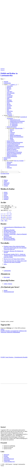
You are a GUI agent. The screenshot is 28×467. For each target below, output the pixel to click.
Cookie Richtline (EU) (9, 461)
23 (9, 217)
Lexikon (6, 185)
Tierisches (9, 167)
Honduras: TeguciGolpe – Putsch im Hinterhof (15, 234)
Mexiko (9, 104)
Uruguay (9, 112)
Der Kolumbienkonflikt (9, 239)
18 (1, 217)
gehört (5, 195)
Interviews (6, 184)
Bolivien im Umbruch (9, 238)
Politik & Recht (10, 141)
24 (10, 217)
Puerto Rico (10, 111)
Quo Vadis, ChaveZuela (10, 232)
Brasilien (9, 88)
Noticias (6, 180)
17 (10, 215)
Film (11, 131)
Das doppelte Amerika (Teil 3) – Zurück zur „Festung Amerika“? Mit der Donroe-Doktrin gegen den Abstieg (15, 256)
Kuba (8, 102)
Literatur (12, 134)
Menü (2, 79)
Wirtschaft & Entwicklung (13, 148)
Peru (8, 109)
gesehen (6, 193)
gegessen (6, 196)
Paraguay (9, 108)
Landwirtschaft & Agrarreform (14, 152)
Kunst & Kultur (11, 128)
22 (7, 217)
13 (4, 215)
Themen (6, 115)
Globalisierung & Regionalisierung (15, 146)
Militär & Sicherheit (12, 155)
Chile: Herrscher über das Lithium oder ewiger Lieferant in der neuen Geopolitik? (15, 261)
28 (6, 219)
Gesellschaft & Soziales (12, 145)
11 (1, 215)
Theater (12, 139)
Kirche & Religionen (12, 156)
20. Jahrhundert (14, 124)
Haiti (8, 98)
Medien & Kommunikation (16, 136)
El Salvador (10, 95)
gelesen (5, 192)
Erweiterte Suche (5, 173)
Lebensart (12, 132)
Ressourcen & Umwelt (12, 150)
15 (7, 215)
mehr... (5, 264)
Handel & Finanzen (11, 149)
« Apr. (2, 220)
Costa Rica (9, 91)
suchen (2, 172)
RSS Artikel (7, 277)
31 (10, 219)
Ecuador (9, 94)
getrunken (6, 197)
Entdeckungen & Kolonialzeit (17, 121)
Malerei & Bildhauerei (15, 135)
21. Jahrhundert (14, 125)
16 (9, 215)
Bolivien (9, 87)
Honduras (9, 100)
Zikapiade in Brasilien (9, 230)
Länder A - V (7, 84)
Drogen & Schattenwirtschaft (14, 153)
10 (10, 213)
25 (1, 219)
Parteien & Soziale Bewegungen (15, 142)
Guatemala (9, 97)
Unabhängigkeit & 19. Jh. (16, 122)
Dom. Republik (10, 93)
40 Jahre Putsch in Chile (10, 231)
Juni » (6, 220)
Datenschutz (7, 460)
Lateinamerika (7, 270)
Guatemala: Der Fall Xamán (8, 236)
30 (9, 219)
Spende (5, 290)
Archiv (2, 205)
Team (8, 166)
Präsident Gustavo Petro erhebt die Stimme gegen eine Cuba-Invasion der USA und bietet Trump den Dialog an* (15, 248)
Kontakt (9, 163)
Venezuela (9, 114)
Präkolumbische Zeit (15, 119)
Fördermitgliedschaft (12, 165)
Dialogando (6, 183)
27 (4, 219)
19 (3, 217)
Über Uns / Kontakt (8, 160)
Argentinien (10, 86)
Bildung (12, 129)
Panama (9, 107)
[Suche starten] (19, 172)
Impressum (9, 162)
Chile (8, 90)
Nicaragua (9, 105)
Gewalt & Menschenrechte (13, 143)
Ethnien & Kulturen (12, 126)
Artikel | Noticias (8, 283)
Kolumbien (9, 101)
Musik (11, 138)
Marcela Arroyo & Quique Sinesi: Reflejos (14, 259)
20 (4, 217)
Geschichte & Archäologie (13, 117)
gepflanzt (6, 199)
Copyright (6, 457)
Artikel (5, 181)
